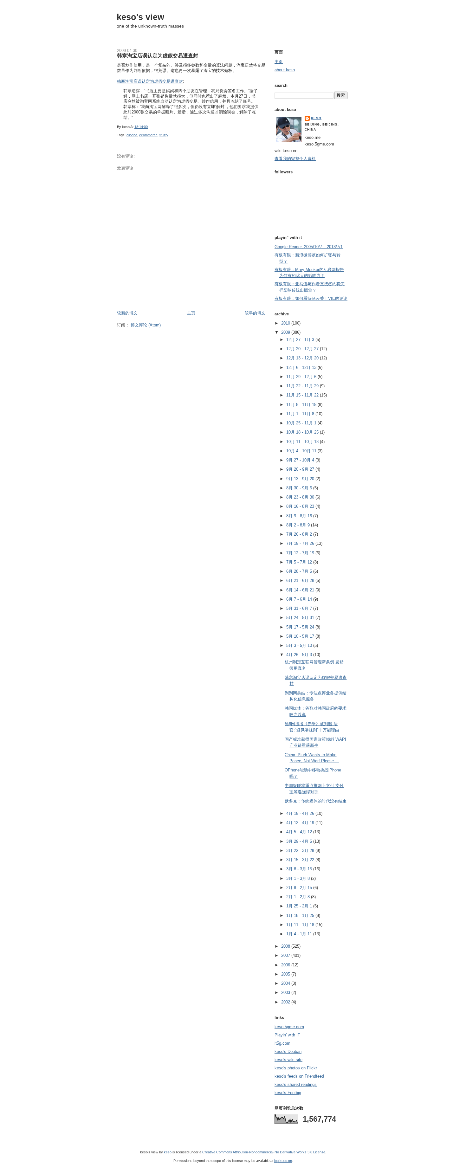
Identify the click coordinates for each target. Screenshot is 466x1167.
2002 (286, 1002)
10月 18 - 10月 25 (303, 432)
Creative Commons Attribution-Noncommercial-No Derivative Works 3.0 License (263, 1152)
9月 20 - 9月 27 (300, 469)
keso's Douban (288, 1051)
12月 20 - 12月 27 (303, 348)
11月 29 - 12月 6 (302, 376)
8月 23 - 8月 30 (300, 497)
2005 (286, 974)
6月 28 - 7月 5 (299, 571)
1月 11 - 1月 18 (300, 924)
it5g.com (282, 1043)
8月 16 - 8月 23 (300, 506)
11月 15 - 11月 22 (303, 395)
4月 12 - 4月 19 (300, 822)
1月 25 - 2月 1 (299, 906)
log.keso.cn (283, 1161)
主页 (191, 313)
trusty (163, 135)
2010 (286, 323)
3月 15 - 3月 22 (300, 859)
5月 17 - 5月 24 (300, 627)
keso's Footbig (288, 1092)
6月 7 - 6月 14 (299, 599)
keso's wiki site (288, 1059)
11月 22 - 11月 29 (303, 386)
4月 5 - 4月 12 (299, 831)
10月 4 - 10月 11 (302, 450)
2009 (286, 332)
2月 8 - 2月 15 (299, 887)
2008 (286, 946)
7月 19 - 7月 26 (300, 543)
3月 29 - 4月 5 (299, 841)
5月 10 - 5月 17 (300, 636)
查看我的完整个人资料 (295, 158)
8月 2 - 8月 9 (298, 525)
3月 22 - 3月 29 (300, 850)
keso (316, 118)
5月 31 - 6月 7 (299, 608)
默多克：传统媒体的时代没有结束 (315, 801)
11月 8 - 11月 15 (302, 404)
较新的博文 (127, 313)
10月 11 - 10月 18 (303, 441)
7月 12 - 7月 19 (300, 553)
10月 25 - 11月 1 (302, 423)
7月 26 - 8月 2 (299, 534)
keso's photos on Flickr (296, 1068)
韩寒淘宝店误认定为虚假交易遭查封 (157, 55)
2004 (286, 983)
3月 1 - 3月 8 (298, 878)
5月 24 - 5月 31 (300, 617)
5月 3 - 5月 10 (299, 645)
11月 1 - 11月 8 (300, 413)
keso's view (140, 17)
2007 (286, 955)
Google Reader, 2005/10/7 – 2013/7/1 (309, 246)
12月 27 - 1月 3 (300, 339)
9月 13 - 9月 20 (300, 478)
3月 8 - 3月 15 (299, 869)
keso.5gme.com (289, 1026)
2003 (286, 992)
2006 (286, 965)
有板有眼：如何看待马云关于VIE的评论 (311, 298)
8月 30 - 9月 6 (299, 488)
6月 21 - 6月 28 (300, 580)
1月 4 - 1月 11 (299, 934)
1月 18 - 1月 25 (300, 915)
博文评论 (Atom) (146, 325)
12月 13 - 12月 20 (303, 358)
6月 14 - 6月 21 (300, 590)
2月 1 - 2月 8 (298, 896)
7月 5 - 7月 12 (299, 562)
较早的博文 (255, 313)
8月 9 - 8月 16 (299, 515)
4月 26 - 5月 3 (299, 654)
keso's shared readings (296, 1084)
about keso (285, 70)
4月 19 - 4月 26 (300, 813)
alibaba (131, 135)
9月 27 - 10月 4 (300, 460)
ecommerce (148, 135)
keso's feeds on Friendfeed (299, 1076)
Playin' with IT (287, 1035)
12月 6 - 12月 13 (302, 367)
